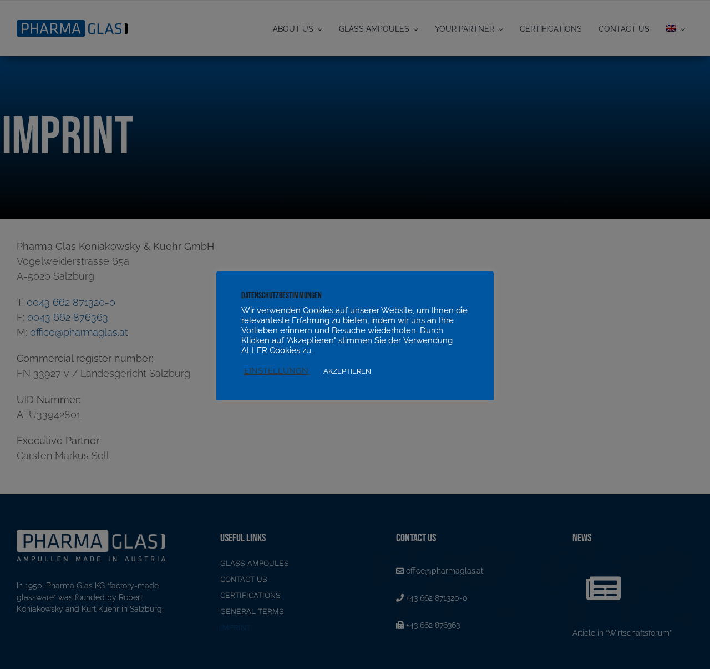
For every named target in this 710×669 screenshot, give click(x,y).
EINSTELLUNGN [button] (276, 370)
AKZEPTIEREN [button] (347, 371)
